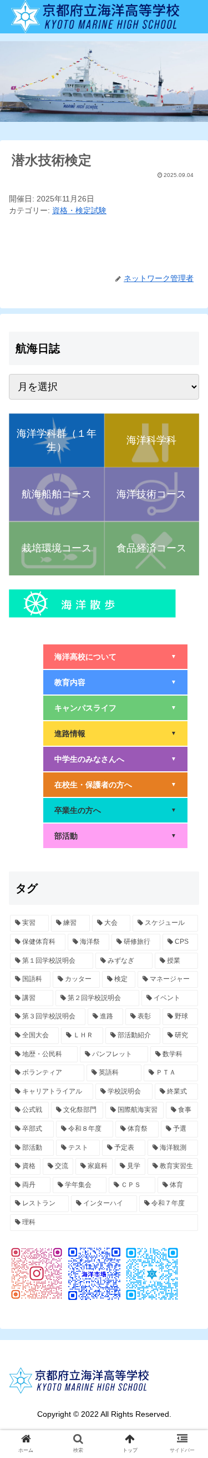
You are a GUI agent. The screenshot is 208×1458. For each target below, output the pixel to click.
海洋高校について (115, 656)
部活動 (115, 835)
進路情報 (115, 733)
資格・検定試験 (79, 210)
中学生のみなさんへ (115, 759)
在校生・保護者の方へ (115, 784)
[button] (186, 1101)
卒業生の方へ (115, 810)
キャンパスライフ (115, 707)
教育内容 (115, 682)
